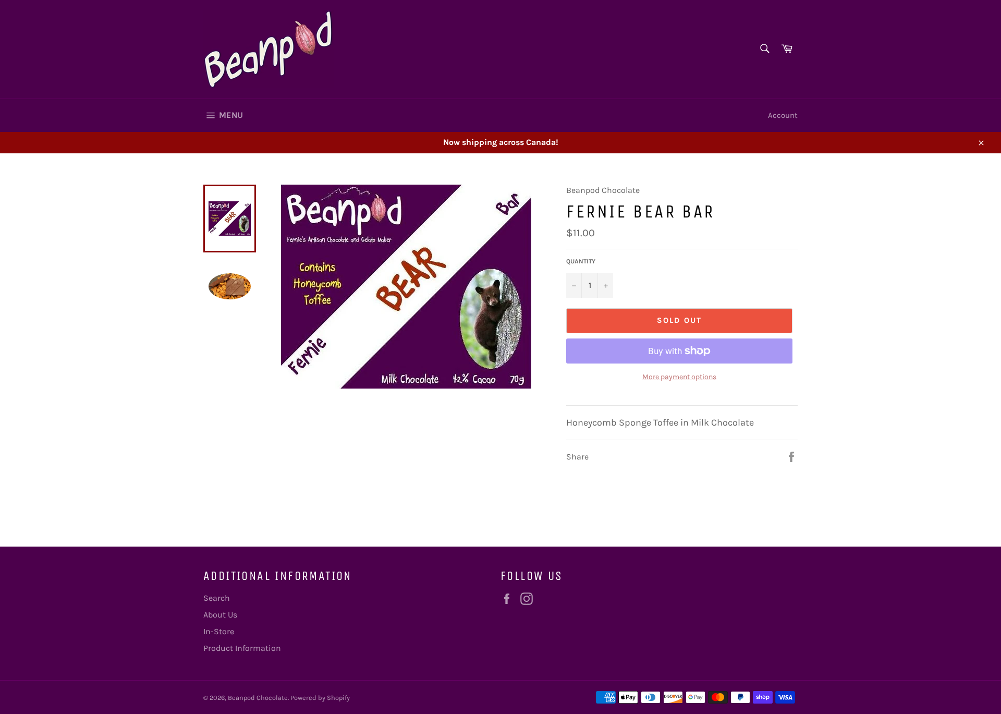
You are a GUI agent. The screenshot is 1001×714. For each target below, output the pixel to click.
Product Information (242, 648)
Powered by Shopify (320, 697)
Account (783, 115)
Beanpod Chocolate (258, 697)
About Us (220, 615)
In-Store (218, 631)
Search (216, 598)
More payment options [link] (679, 376)
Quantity (580, 261)
